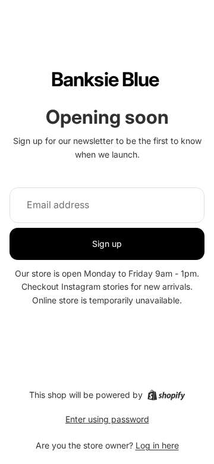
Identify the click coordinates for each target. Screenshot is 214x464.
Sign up (107, 244)
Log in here (157, 445)
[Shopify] (166, 395)
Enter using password (107, 419)
